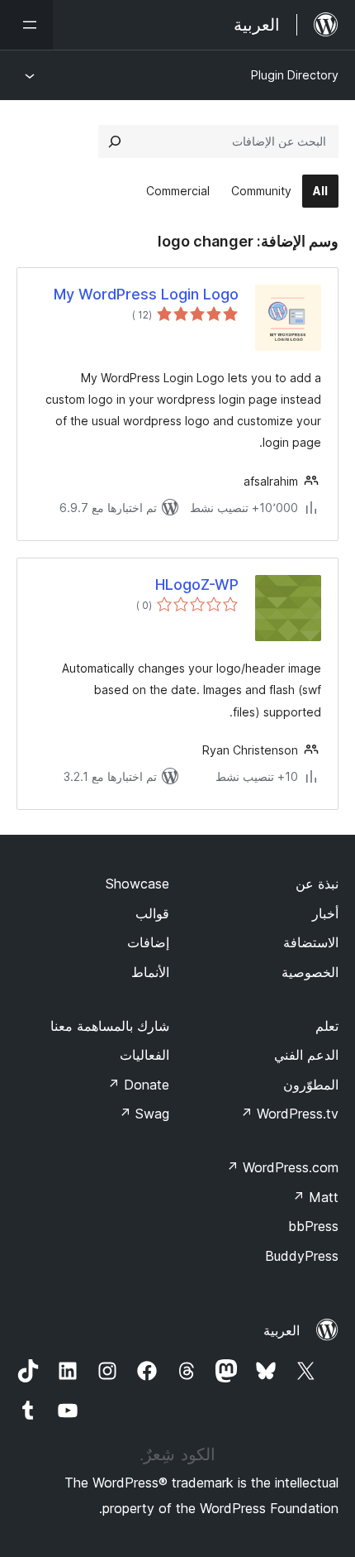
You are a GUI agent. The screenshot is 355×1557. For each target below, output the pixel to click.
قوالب (152, 913)
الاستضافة (310, 942)
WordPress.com (282, 1167)
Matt (315, 1197)
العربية (281, 1330)
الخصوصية (310, 972)
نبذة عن (317, 883)
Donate (138, 1084)
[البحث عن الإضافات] (114, 141)
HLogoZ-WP (197, 584)
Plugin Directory (294, 75)
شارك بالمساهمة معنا (109, 1026)
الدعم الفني (306, 1055)
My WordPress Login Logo (146, 294)
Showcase (137, 883)
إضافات (148, 942)
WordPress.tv (289, 1113)
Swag (144, 1113)
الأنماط (150, 972)
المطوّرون (310, 1084)
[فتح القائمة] (26, 25)
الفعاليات (144, 1055)
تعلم (326, 1026)
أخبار (325, 913)
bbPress (313, 1226)
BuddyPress (301, 1256)
